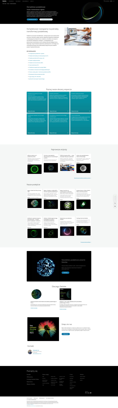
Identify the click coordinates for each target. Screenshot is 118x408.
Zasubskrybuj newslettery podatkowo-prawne (82, 178)
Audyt (43, 376)
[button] (107, 1)
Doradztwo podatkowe (54, 378)
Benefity (81, 380)
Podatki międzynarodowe (34, 60)
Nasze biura (30, 381)
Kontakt (29, 374)
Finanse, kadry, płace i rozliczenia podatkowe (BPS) (40, 72)
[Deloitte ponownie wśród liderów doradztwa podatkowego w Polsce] (36, 294)
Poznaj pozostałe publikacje (85, 242)
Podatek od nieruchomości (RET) (36, 62)
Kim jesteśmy (11, 1)
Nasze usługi (18, 1)
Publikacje (71, 380)
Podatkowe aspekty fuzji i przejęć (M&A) (37, 67)
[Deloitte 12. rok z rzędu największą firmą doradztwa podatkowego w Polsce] (65, 294)
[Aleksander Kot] (30, 352)
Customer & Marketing (45, 383)
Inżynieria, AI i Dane (62, 376)
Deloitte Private (53, 376)
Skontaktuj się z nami (32, 19)
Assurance (43, 378)
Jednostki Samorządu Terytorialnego (36, 79)
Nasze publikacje (25, 1)
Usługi (8, 3)
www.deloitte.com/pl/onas (30, 404)
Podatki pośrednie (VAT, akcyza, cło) (36, 58)
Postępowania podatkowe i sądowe (36, 53)
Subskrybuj (65, 272)
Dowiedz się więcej (34, 308)
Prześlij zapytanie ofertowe (46, 19)
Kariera (31, 1)
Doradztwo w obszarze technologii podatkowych (39, 69)
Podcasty (71, 383)
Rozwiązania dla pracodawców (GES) (37, 74)
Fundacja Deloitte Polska (33, 379)
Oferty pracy (65, 334)
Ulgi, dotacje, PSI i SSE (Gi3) (35, 76)
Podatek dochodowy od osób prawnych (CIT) (38, 55)
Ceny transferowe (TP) (34, 65)
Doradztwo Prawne (53, 380)
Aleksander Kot (36, 350)
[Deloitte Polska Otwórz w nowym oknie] (85, 392)
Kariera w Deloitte (82, 376)
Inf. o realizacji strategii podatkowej (31, 399)
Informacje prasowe (72, 385)
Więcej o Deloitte (31, 384)
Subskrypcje (71, 378)
